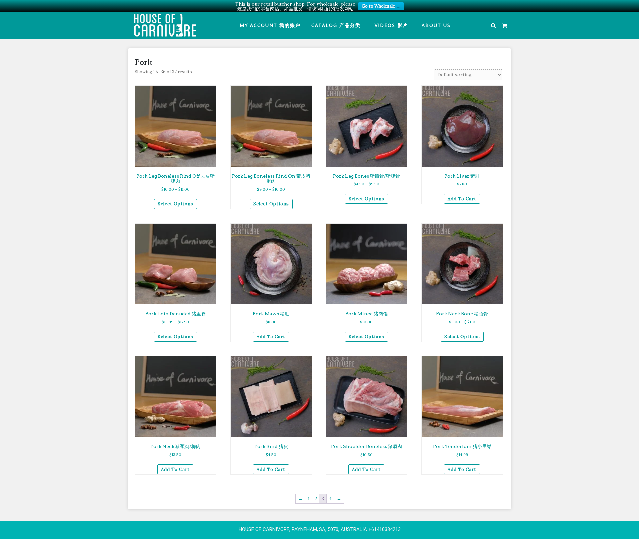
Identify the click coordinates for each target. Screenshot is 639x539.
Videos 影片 (391, 25)
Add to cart (462, 199)
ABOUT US (436, 25)
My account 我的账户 (270, 25)
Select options (175, 204)
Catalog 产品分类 (336, 25)
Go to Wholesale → (381, 6)
